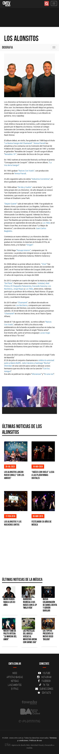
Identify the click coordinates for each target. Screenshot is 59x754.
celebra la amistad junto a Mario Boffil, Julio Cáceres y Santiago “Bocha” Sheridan (29, 363)
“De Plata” (8, 283)
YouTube (46, 673)
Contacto (46, 692)
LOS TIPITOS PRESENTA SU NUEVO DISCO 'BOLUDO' (48, 635)
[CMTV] (6, 3)
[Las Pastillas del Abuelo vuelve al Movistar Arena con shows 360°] (28, 623)
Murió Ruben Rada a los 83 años (9, 602)
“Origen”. (30, 244)
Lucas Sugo (45, 332)
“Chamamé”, (22, 302)
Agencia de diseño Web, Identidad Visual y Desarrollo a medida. (32, 746)
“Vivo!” (44, 264)
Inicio (14, 673)
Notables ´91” (10, 154)
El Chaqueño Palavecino (21, 286)
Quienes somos (46, 688)
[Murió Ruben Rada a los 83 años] (8, 592)
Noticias (15, 680)
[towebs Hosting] (29, 702)
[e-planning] (29, 721)
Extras (14, 688)
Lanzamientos (15, 684)
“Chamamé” (9, 313)
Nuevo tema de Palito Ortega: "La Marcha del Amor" (10, 635)
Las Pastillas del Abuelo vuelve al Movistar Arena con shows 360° (30, 636)
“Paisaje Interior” (23, 250)
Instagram (46, 677)
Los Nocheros (22, 305)
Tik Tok (46, 684)
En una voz (49, 374)
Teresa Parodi (39, 143)
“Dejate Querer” (10, 203)
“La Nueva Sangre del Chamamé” (18, 143)
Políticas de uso (35, 740)
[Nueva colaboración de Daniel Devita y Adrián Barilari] (48, 592)
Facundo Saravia (39, 286)
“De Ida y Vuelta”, (24, 187)
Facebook (46, 680)
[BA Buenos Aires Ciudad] (29, 712)
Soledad (41, 283)
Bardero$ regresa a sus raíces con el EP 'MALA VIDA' (30, 603)
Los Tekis (46, 222)
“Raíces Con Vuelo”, (26, 170)
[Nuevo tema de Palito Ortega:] (8, 623)
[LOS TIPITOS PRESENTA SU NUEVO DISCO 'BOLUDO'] (48, 623)
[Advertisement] (28, 554)
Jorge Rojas (18, 288)
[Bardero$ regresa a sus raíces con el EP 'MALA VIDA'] (28, 592)
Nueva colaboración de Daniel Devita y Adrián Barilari (50, 605)
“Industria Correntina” (40, 179)
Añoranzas (36, 374)
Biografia (7, 47)
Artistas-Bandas (15, 677)
